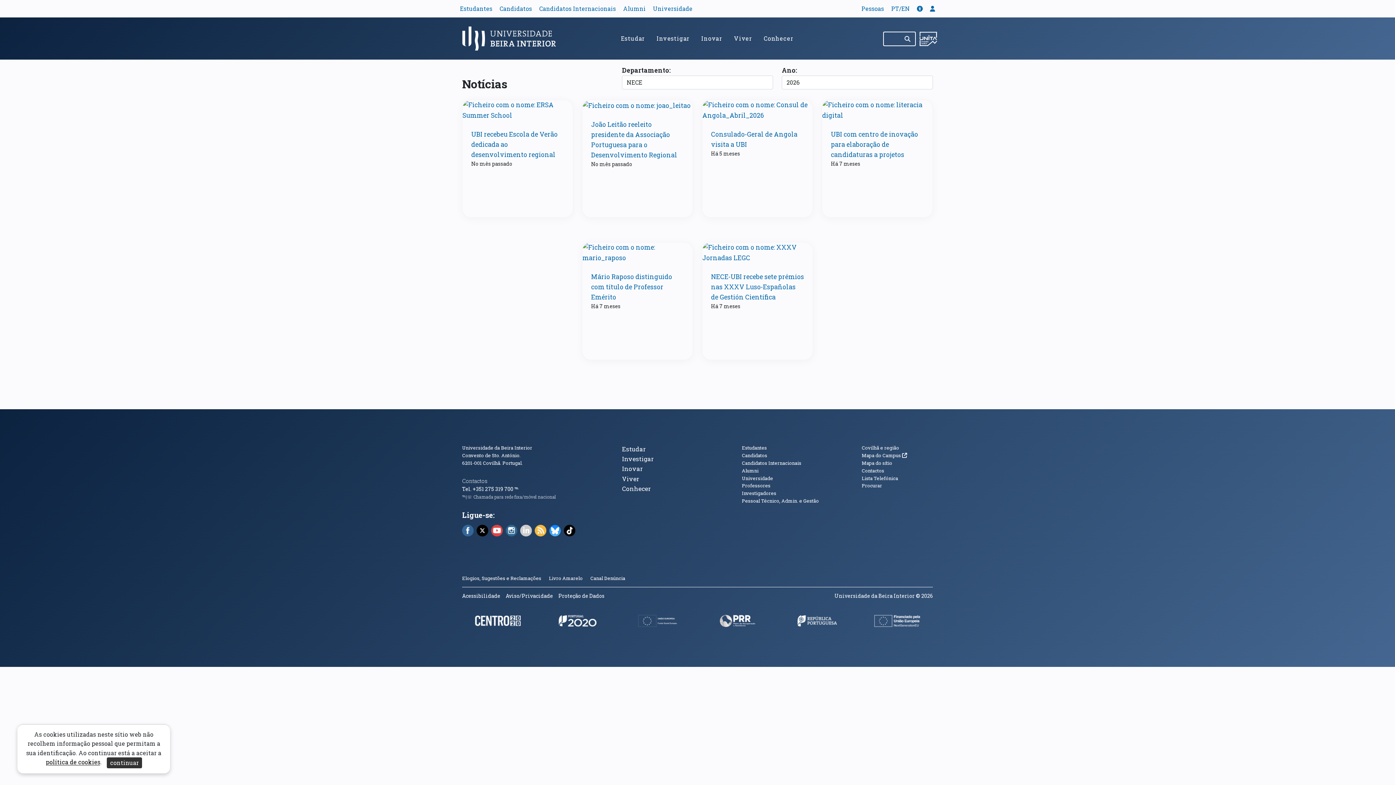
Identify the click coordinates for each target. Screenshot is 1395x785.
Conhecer (778, 38)
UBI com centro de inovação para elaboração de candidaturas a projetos (874, 144)
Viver (743, 38)
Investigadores (759, 493)
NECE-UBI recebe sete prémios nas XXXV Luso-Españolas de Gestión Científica (757, 287)
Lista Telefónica (880, 478)
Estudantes (476, 8)
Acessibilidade (481, 595)
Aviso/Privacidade (529, 595)
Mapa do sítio (877, 463)
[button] (920, 8)
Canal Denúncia (607, 578)
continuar (124, 762)
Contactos (475, 481)
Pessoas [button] (872, 8)
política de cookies (73, 762)
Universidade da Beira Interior (497, 447)
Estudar (633, 38)
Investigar (673, 38)
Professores (756, 485)
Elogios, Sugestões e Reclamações (501, 578)
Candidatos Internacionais (577, 8)
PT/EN (900, 8)
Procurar (872, 485)
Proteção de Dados (581, 595)
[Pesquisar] (908, 39)
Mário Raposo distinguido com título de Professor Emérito (631, 287)
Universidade (672, 8)
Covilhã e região (880, 447)
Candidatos (516, 8)
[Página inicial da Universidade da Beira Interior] (512, 38)
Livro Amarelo (566, 578)
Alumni (634, 8)
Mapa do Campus (884, 455)
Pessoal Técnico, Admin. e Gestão (780, 501)
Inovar (711, 38)
